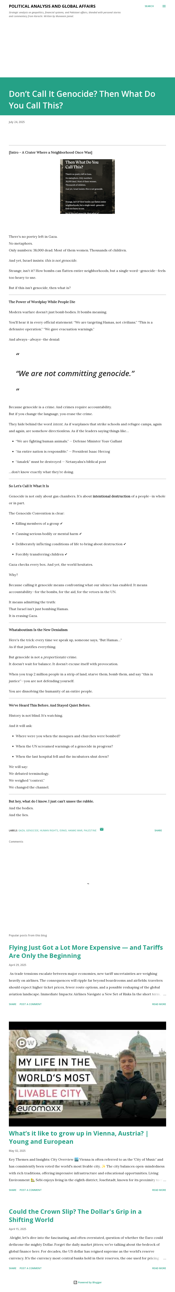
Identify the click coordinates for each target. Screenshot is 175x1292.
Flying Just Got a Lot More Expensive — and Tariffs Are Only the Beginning (86, 951)
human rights (49, 830)
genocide (32, 830)
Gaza (21, 830)
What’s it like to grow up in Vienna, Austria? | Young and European (79, 1137)
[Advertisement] (87, 46)
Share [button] (158, 830)
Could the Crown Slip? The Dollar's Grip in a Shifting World (75, 1215)
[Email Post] (102, 830)
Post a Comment (31, 1004)
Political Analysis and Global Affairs (52, 6)
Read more (159, 1004)
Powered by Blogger (89, 1282)
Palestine (90, 830)
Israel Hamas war (70, 830)
